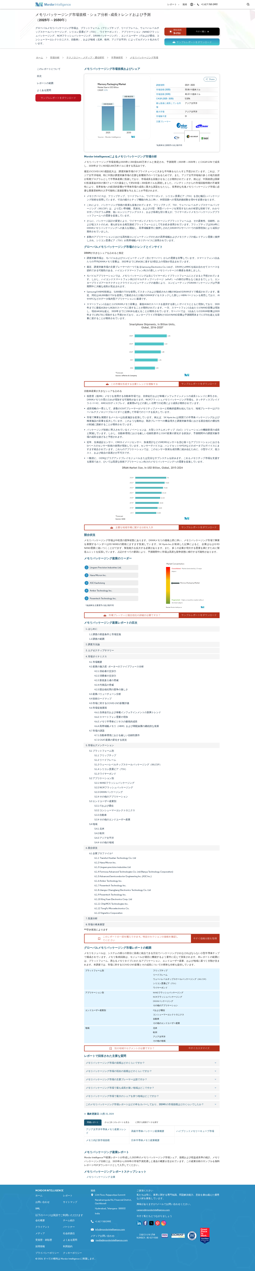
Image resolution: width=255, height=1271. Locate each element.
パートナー (69, 1226)
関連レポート (93, 1122)
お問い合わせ (42, 1202)
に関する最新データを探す (146, 1122)
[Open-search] (249, 4)
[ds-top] (192, 41)
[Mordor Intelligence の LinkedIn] (139, 1224)
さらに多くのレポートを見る (116, 1122)
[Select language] (192, 4)
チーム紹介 (69, 1220)
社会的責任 (69, 1233)
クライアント (42, 1226)
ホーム (38, 1195)
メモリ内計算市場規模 (98, 1140)
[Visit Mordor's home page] (53, 4)
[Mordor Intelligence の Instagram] (163, 1224)
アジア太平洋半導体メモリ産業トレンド (106, 1131)
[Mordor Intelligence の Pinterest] (157, 1224)
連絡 (184, 4)
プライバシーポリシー (47, 1252)
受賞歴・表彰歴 (43, 1239)
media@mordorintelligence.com (112, 1240)
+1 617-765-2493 (209, 4)
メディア (40, 1233)
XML (37, 1208)
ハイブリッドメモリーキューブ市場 (195, 1131)
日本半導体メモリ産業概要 (145, 1140)
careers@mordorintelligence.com (153, 1209)
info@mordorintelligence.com (110, 1229)
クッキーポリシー (72, 1252)
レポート (172, 4)
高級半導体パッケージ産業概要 (147, 1131)
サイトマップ (70, 1202)
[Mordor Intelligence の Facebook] (145, 1224)
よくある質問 (70, 1239)
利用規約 (67, 1246)
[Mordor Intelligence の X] (151, 1224)
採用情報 (40, 1246)
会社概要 (40, 1220)
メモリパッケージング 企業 (100, 1177)
